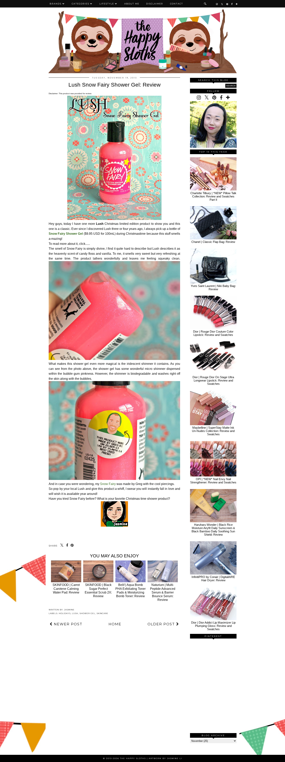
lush (75, 613)
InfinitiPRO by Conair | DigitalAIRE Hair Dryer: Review (213, 578)
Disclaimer (154, 3)
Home (115, 624)
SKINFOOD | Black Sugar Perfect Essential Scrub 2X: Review (98, 590)
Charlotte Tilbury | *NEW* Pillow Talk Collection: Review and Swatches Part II (213, 196)
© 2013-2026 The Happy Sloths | (126, 758)
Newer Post (67, 624)
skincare (102, 613)
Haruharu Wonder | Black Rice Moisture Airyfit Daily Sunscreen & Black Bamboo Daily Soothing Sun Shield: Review (213, 529)
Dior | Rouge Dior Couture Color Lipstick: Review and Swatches (213, 333)
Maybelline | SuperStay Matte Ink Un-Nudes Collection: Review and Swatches (213, 431)
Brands (55, 3)
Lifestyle (106, 3)
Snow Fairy (108, 484)
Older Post (162, 624)
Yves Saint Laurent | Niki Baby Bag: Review (213, 287)
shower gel (87, 613)
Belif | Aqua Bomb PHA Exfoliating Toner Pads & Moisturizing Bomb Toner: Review (130, 590)
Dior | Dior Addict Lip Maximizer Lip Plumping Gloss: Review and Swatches (213, 626)
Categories (80, 3)
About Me (131, 3)
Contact (176, 3)
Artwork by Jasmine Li (165, 758)
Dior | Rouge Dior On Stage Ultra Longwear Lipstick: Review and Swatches (213, 380)
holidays (65, 613)
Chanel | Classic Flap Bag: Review (213, 241)
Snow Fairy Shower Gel (66, 233)
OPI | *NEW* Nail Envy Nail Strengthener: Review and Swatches (213, 480)
